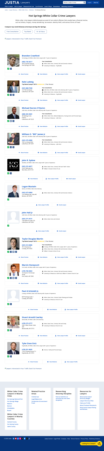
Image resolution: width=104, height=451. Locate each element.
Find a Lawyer (9, 6)
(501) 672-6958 (27, 192)
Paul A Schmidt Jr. (30, 291)
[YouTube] (16, 438)
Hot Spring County (12, 424)
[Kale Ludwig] (13, 86)
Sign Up (96, 2)
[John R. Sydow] (13, 165)
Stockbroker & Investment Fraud (39, 402)
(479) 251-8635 (27, 349)
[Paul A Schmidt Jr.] (13, 296)
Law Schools (39, 6)
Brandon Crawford (30, 55)
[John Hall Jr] (13, 217)
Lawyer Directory (13, 10)
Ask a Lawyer (18, 6)
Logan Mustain (29, 186)
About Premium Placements (88, 405)
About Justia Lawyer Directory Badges (86, 397)
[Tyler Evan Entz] (13, 348)
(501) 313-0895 (27, 245)
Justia (6, 10)
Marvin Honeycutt (30, 265)
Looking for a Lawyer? (88, 443)
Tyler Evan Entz (29, 343)
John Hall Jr (27, 212)
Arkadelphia (10, 408)
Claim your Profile (85, 403)
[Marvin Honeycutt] (13, 270)
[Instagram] (20, 438)
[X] (27, 438)
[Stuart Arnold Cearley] (13, 322)
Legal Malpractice (37, 399)
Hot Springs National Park (15, 399)
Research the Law (29, 6)
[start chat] (99, 443)
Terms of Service (75, 438)
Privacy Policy (84, 438)
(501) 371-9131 (27, 219)
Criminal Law (35, 397)
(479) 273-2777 (27, 323)
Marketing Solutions (67, 6)
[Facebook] (18, 438)
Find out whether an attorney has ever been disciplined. (63, 398)
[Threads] (22, 438)
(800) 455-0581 (27, 114)
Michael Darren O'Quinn (33, 108)
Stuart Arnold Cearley (32, 317)
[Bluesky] (25, 438)
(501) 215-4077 (27, 166)
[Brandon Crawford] (13, 60)
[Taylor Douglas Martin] (13, 243)
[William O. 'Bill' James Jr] (13, 139)
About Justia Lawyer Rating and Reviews (88, 408)
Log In (89, 2)
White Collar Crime (23, 10)
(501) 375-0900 (27, 140)
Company (63, 438)
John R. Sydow (28, 160)
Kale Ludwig (28, 81)
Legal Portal (57, 438)
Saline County (11, 426)
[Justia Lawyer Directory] (12, 2)
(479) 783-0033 (27, 271)
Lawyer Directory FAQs (86, 401)
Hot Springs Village (13, 401)
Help (68, 438)
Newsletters (56, 6)
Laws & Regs (48, 6)
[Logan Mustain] (13, 191)
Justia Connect (49, 438)
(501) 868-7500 (27, 88)
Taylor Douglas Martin (32, 238)
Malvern (9, 404)
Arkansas (31, 10)
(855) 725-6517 (27, 62)
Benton (9, 406)
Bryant (9, 410)
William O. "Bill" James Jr (33, 134)
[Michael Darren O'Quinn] (13, 113)
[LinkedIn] (13, 438)
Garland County (12, 422)
